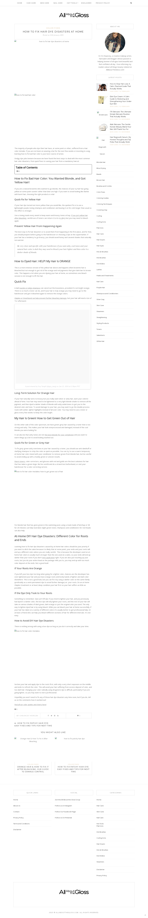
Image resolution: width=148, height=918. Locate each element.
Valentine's (101, 335)
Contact (16, 812)
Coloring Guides (103, 198)
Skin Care (44, 3)
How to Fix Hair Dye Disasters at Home (53, 31)
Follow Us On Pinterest (63, 818)
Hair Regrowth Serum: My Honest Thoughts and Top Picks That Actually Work (120, 139)
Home (19, 3)
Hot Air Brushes (102, 252)
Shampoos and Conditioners (107, 293)
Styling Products (103, 323)
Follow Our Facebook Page (65, 812)
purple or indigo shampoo (30, 288)
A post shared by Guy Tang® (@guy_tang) (40, 386)
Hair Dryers (101, 240)
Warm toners (19, 461)
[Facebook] (48, 715)
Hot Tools (72, 3)
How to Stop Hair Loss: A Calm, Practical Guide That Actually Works (120, 86)
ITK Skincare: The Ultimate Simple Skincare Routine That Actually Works (120, 114)
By (27, 716)
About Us (16, 806)
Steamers (100, 311)
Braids (99, 174)
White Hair (100, 341)
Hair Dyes (100, 246)
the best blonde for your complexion (59, 435)
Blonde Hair (101, 162)
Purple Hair (101, 287)
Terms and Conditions (21, 824)
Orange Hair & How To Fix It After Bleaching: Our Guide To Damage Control (33, 769)
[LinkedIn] (57, 715)
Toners (99, 329)
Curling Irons (101, 222)
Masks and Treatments (105, 275)
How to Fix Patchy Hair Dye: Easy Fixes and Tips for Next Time (73, 769)
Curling (99, 216)
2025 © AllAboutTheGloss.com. (64, 913)
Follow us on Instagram (63, 806)
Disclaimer (86, 3)
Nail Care (58, 3)
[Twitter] (51, 715)
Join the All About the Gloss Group (67, 800)
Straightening (102, 317)
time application (48, 557)
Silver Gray (100, 299)
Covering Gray (102, 210)
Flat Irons (100, 228)
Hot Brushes (101, 258)
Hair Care (31, 3)
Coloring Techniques (104, 204)
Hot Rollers (101, 264)
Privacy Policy (103, 3)
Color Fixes (53, 28)
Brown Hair (101, 180)
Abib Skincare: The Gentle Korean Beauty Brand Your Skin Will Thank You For (120, 126)
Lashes (99, 269)
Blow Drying (101, 168)
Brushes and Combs (104, 186)
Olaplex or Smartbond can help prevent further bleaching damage (40, 298)
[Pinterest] (54, 715)
